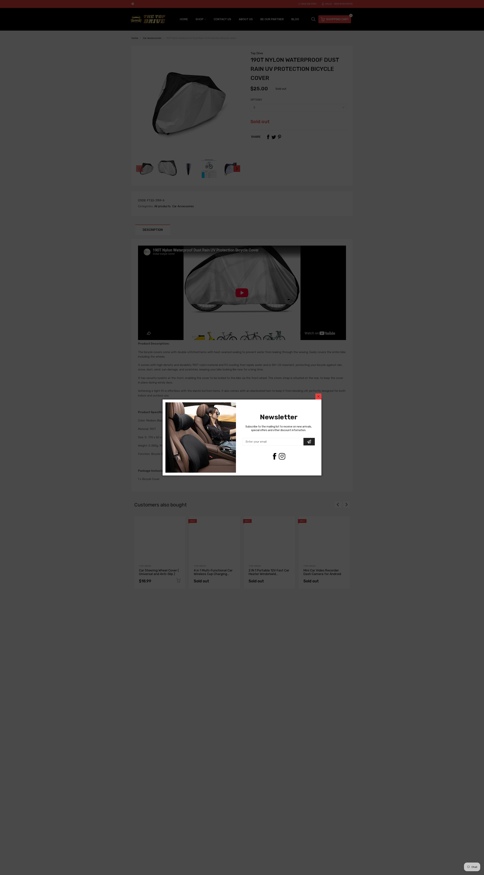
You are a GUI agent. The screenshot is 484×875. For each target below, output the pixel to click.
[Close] (318, 396)
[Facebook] (274, 456)
